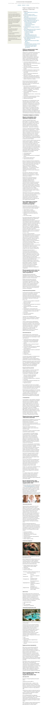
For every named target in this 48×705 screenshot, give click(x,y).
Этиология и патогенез (29, 31)
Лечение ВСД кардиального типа (31, 34)
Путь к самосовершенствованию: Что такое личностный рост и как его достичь (14, 26)
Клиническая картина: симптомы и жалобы (32, 43)
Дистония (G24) (27, 39)
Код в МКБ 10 (27, 42)
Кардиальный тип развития (30, 24)
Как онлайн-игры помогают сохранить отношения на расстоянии (13, 30)
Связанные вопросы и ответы (29, 14)
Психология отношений (24, 2)
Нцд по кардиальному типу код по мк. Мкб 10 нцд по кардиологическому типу (32, 38)
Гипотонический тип (28, 23)
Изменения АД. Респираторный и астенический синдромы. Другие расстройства (31, 46)
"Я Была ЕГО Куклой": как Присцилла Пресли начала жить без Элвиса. (14, 39)
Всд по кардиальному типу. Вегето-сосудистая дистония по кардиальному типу (32, 30)
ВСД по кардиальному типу (29, 486)
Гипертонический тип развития (30, 22)
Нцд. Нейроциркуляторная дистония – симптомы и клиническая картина (31, 18)
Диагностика (27, 33)
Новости (23, 5)
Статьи (27, 5)
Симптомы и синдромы (29, 32)
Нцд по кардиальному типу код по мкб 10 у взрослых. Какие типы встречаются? (31, 21)
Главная (19, 5)
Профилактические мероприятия (31, 35)
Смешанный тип (28, 25)
